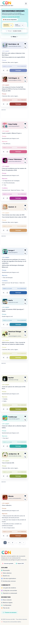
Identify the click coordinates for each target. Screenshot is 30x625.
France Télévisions (15, 159)
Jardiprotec (12, 454)
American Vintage (14, 331)
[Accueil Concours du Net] (6, 552)
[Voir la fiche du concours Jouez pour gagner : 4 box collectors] (5, 497)
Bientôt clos (6, 575)
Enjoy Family (12, 124)
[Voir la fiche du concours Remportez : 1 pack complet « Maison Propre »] (5, 125)
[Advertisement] (14, 114)
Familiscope (12, 417)
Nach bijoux (12, 44)
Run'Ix (10, 300)
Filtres (14, 36)
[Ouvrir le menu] (26, 3)
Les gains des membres (9, 587)
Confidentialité (7, 605)
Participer (18, 70)
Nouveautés (6, 570)
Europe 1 (11, 250)
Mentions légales (7, 602)
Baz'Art (11, 378)
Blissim (10, 496)
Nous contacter (7, 600)
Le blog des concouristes (10, 590)
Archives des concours (9, 581)
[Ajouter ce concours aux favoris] (25, 43)
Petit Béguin (12, 78)
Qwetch (11, 207)
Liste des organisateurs (9, 578)
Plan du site (6, 608)
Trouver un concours (10, 612)
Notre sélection (7, 573)
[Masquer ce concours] (25, 47)
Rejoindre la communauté (10, 593)
